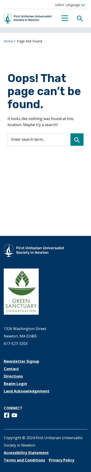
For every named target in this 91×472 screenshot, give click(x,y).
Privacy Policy (61, 460)
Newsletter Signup (21, 361)
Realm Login (15, 383)
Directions (13, 376)
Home (8, 41)
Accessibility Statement (26, 452)
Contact (11, 368)
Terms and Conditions (24, 460)
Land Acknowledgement (26, 391)
